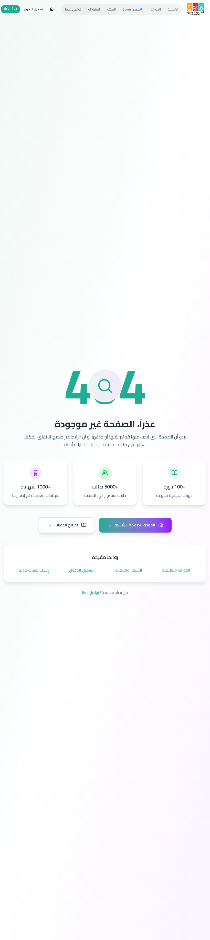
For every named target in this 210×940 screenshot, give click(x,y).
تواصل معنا (90, 592)
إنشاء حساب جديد (34, 570)
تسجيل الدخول (33, 9)
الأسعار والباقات (128, 570)
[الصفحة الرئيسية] (195, 9)
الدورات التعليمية (176, 570)
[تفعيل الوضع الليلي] (52, 9)
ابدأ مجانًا (10, 9)
